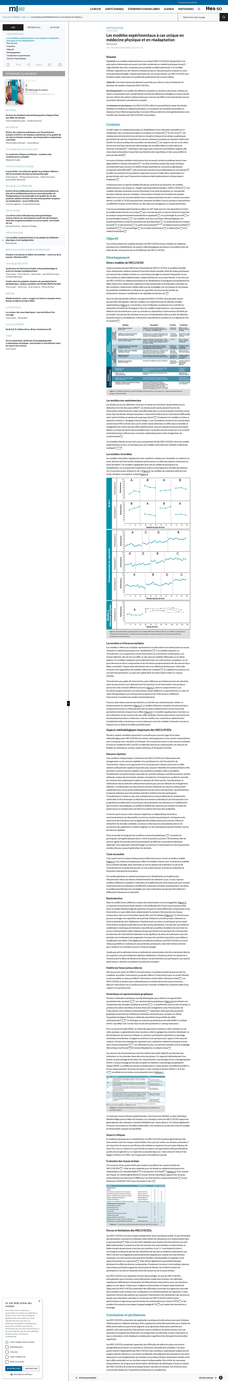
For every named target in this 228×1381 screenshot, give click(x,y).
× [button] (39, 1301)
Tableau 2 (171, 1171)
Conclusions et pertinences (18, 55)
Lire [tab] (13, 27)
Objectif (10, 49)
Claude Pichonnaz (34, 121)
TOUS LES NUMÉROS (11, 17)
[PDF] (8, 64)
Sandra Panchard (47, 177)
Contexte (10, 46)
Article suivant (206, 1377)
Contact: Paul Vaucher (16, 58)
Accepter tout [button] (13, 1368)
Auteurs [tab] (54, 27)
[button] (22, 1374)
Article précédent (87, 1377)
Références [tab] (34, 27)
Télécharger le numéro (38, 90)
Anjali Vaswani (12, 177)
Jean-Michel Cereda (50, 274)
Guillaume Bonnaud (14, 277)
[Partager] (29, 64)
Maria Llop (22, 287)
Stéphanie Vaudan (13, 160)
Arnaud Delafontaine (31, 204)
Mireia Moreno (48, 287)
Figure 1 (125, 305)
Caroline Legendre (13, 204)
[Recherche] (199, 9)
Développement (13, 52)
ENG (39, 64)
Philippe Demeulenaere (29, 177)
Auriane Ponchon (13, 226)
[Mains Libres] (17, 9)
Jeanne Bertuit (33, 143)
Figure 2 (146, 471)
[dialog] (22, 1338)
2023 (24, 17)
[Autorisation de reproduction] (60, 64)
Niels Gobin (36, 274)
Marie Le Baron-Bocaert (15, 143)
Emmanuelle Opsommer (16, 179)
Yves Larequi (11, 274)
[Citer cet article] (18, 64)
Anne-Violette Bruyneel (15, 121)
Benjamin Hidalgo (29, 226)
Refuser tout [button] (31, 1368)
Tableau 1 (159, 1072)
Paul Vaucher (111, 44)
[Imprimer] (49, 64)
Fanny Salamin (24, 274)
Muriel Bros (23, 318)
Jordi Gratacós (34, 287)
